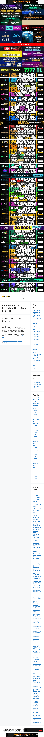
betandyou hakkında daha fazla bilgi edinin (37, 592)
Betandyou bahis (37, 504)
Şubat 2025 (35, 406)
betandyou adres (36, 497)
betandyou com (36, 543)
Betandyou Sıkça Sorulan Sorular (36, 646)
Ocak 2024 (35, 428)
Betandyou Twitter (36, 660)
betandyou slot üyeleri (36, 636)
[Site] (22, 75)
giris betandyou (35, 705)
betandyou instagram (37, 598)
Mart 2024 (35, 425)
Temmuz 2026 (36, 397)
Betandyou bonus (36, 511)
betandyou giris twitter (37, 555)
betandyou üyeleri (35, 686)
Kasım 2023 (35, 432)
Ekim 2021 (35, 478)
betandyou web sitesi (36, 662)
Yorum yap (5, 342)
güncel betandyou (35, 711)
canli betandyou (36, 698)
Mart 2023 (35, 447)
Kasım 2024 (35, 410)
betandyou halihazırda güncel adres (37, 593)
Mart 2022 (35, 469)
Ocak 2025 (35, 408)
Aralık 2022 (35, 452)
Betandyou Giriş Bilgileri (36, 684)
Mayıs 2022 (35, 465)
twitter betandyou (37, 718)
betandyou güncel (37, 570)
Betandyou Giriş (20, 294)
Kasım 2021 (35, 476)
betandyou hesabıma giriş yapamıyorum (36, 595)
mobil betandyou (36, 716)
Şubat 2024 (35, 427)
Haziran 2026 (36, 399)
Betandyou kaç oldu (36, 604)
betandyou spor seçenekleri (35, 643)
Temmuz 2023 (36, 439)
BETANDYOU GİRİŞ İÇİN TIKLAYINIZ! (22, 44)
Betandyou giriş (37, 560)
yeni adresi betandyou (35, 720)
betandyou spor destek (36, 641)
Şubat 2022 (35, 471)
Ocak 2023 (35, 450)
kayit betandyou (36, 715)
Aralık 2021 (35, 474)
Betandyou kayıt (36, 601)
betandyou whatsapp (36, 665)
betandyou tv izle (36, 657)
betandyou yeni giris (37, 674)
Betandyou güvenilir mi (36, 586)
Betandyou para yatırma (36, 623)
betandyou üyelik (37, 687)
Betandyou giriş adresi (36, 564)
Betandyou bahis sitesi (37, 507)
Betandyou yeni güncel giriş (36, 679)
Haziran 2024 (36, 419)
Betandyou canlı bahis (36, 518)
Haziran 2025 (36, 403)
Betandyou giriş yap (36, 568)
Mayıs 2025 (35, 405)
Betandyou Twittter (14, 298)
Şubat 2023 (35, 449)
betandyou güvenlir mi (37, 588)
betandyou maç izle (37, 608)
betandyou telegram (37, 649)
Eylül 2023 (35, 436)
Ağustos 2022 (36, 460)
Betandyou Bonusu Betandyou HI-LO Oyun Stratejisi (12, 341)
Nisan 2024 (35, 423)
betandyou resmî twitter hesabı (37, 631)
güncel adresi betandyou (35, 709)
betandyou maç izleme (36, 611)
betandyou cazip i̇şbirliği (36, 541)
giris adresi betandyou (35, 703)
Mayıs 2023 (35, 443)
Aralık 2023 (35, 430)
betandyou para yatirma (37, 621)
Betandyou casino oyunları (37, 536)
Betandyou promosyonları (37, 628)
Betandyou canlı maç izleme (36, 530)
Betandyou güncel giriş (37, 580)
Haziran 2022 (36, 463)
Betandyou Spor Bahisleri (36, 640)
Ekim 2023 (35, 434)
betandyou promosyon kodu (37, 626)
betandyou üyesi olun (36, 689)
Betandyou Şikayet (29, 294)
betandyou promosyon (37, 722)
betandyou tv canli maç (36, 653)
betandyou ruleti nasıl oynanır (36, 633)
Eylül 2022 (35, 458)
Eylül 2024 (35, 414)
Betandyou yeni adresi (36, 673)
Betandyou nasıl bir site (37, 617)
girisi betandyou (36, 706)
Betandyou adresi (36, 500)
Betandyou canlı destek (37, 526)
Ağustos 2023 (36, 438)
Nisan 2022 (35, 467)
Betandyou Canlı (36, 682)
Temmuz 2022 (36, 461)
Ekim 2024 (35, 412)
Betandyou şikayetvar (36, 695)
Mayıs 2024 (35, 421)
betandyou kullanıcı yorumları (36, 607)
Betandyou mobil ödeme (37, 614)
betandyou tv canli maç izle (37, 656)
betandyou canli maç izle (36, 514)
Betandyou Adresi (37, 342)
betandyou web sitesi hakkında (37, 664)
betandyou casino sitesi (37, 540)
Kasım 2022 (35, 454)
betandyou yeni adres (36, 670)
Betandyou (13, 294)
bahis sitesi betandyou (35, 493)
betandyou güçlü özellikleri (36, 590)
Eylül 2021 (35, 480)
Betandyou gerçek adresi (36, 549)
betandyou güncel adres (36, 572)
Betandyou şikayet (36, 692)
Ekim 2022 (35, 456)
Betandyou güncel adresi (37, 575)
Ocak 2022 (35, 472)
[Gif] (22, 123)
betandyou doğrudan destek (36, 545)
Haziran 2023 (36, 441)
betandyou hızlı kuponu (36, 597)
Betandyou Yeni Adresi (25, 298)
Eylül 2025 (35, 401)
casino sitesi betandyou (36, 700)
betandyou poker (35, 625)
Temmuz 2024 (36, 417)
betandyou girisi (37, 553)
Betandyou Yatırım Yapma (36, 667)
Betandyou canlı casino (36, 522)
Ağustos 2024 (36, 416)
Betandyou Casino (36, 534)
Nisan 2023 (35, 445)
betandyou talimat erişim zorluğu (36, 648)
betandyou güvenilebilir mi (37, 583)
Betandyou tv (37, 651)
